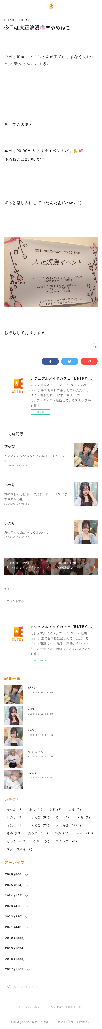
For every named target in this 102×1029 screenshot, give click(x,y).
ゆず (55, 809)
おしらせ (68, 825)
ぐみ (84, 817)
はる (74, 809)
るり (63, 817)
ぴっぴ (9, 446)
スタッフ (66, 841)
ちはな (16, 825)
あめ (35, 809)
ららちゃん (36, 751)
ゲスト (41, 841)
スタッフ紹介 (19, 849)
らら (84, 833)
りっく (17, 841)
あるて (32, 772)
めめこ (40, 825)
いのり (9, 484)
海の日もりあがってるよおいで (26, 532)
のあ (62, 833)
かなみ (15, 809)
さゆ (14, 833)
